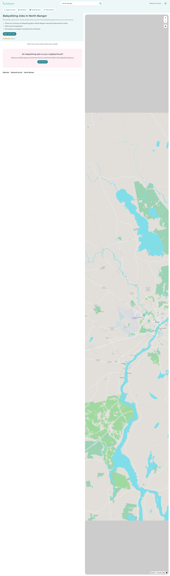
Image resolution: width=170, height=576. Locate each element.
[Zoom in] (165, 17)
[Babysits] (8, 3)
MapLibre (153, 572)
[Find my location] (165, 26)
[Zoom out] (165, 21)
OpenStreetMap (161, 572)
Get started (42, 62)
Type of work (10, 10)
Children (23, 10)
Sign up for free (9, 34)
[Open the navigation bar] (165, 3)
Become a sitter (155, 3)
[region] (127, 295)
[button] (144, 315)
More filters (49, 10)
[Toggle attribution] (167, 573)
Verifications (36, 10)
